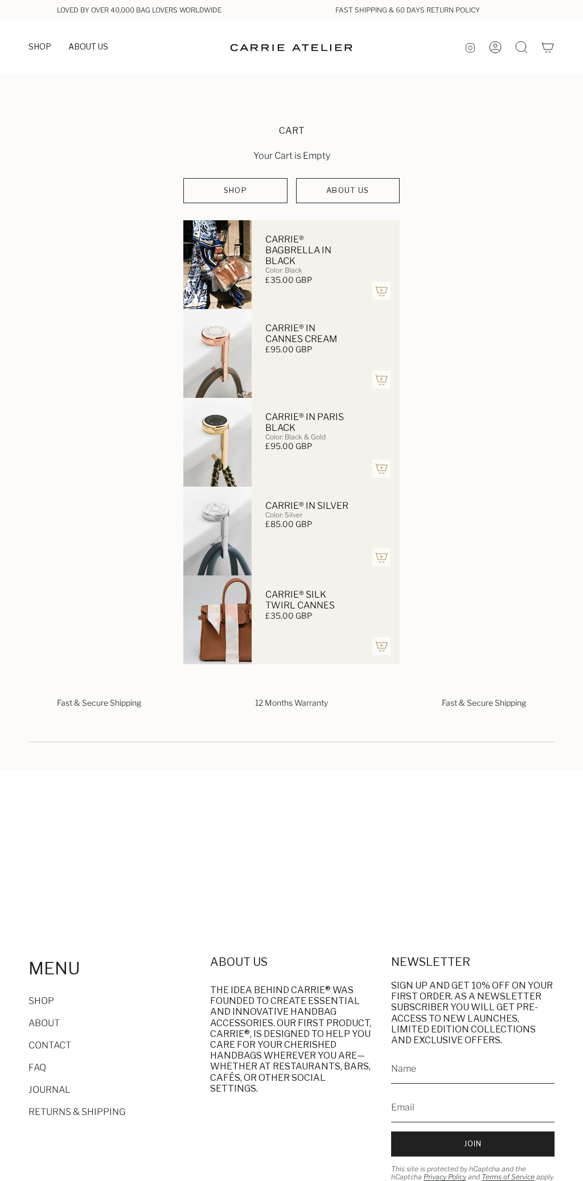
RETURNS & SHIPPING (77, 1111)
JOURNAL (49, 1089)
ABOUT (44, 1023)
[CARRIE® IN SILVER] (217, 531)
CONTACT (49, 1045)
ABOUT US (347, 190)
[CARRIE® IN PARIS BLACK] (217, 442)
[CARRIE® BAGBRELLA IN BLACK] (217, 264)
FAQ (37, 1067)
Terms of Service (508, 1176)
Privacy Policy (445, 1176)
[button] (40, 47)
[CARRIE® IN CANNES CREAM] (217, 353)
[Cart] (548, 47)
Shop (235, 190)
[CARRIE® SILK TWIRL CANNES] (217, 619)
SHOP (41, 1000)
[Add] (381, 291)
